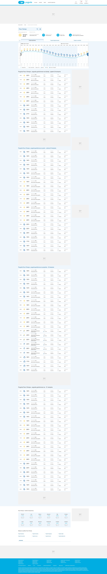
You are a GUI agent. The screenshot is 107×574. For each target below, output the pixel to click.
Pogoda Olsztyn (77, 561)
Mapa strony (61, 565)
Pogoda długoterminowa (54, 40)
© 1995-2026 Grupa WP (22, 565)
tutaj (39, 572)
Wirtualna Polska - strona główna (21, 2)
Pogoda (28, 2)
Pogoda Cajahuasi (21, 533)
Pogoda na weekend (77, 40)
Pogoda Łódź (63, 561)
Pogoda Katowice (77, 560)
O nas (34, 565)
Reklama (29, 565)
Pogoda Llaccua (34, 536)
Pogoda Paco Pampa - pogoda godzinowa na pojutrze (32, 267)
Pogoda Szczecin (63, 562)
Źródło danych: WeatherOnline (70, 565)
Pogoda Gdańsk (49, 560)
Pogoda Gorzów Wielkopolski (65, 560)
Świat (45, 2)
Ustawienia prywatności (47, 565)
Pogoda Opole (20, 562)
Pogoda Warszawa (78, 562)
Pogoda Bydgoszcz (35, 560)
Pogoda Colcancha (35, 533)
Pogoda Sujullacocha (62, 536)
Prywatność (39, 565)
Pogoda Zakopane (35, 563)
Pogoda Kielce (20, 561)
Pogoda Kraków (34, 561)
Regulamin (55, 565)
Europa (40, 2)
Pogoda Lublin (49, 561)
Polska (35, 2)
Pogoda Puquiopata (49, 533)
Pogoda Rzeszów (49, 562)
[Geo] (40, 29)
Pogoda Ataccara (48, 536)
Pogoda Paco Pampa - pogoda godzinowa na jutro (31, 148)
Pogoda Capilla (61, 533)
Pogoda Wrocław (21, 563)
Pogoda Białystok (21, 560)
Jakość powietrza (51, 2)
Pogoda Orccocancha (21, 536)
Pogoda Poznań (34, 562)
